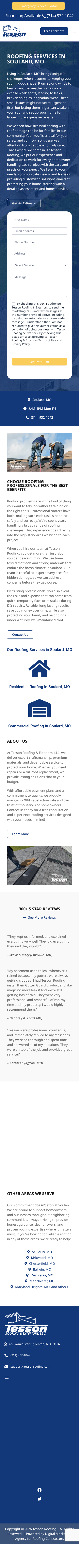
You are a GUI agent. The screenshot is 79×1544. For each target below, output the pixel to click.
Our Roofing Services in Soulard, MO (39, 649)
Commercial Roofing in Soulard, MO (39, 726)
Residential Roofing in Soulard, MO (39, 687)
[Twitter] (39, 1498)
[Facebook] (39, 1490)
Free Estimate (54, 31)
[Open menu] (74, 31)
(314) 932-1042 (60, 15)
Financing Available (23, 15)
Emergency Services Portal (38, 6)
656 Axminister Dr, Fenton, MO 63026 (34, 1344)
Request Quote (39, 362)
